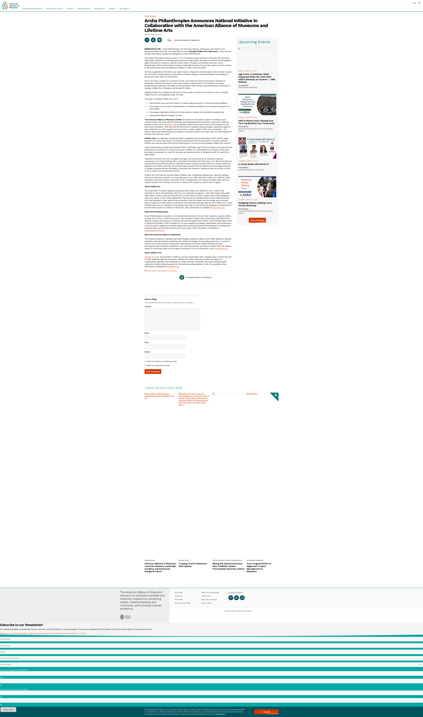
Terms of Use (206, 596)
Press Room (178, 599)
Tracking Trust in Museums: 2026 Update (193, 565)
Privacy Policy (220, 714)
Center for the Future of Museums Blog (227, 560)
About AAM (178, 592)
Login (414, 3)
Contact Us (178, 596)
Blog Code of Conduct (209, 599)
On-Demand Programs (255, 560)
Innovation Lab (170, 124)
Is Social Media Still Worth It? (253, 164)
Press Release (150, 16)
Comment (149, 306)
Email (147, 342)
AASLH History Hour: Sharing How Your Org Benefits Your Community (256, 122)
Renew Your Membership (210, 592)
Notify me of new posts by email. (158, 365)
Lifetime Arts (150, 257)
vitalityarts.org (218, 207)
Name (147, 333)
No (1, 685)
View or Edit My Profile (182, 603)
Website (147, 352)
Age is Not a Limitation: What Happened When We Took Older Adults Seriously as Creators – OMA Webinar (256, 78)
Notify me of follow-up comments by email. (162, 361)
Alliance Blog (184, 560)
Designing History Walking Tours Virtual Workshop (255, 204)
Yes (1, 678)
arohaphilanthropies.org (154, 230)
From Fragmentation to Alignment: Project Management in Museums (259, 567)
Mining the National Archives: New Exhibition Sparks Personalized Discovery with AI (228, 566)
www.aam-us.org (221, 248)
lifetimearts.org (173, 266)
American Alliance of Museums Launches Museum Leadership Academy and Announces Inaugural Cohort (160, 567)
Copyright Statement (235, 592)
